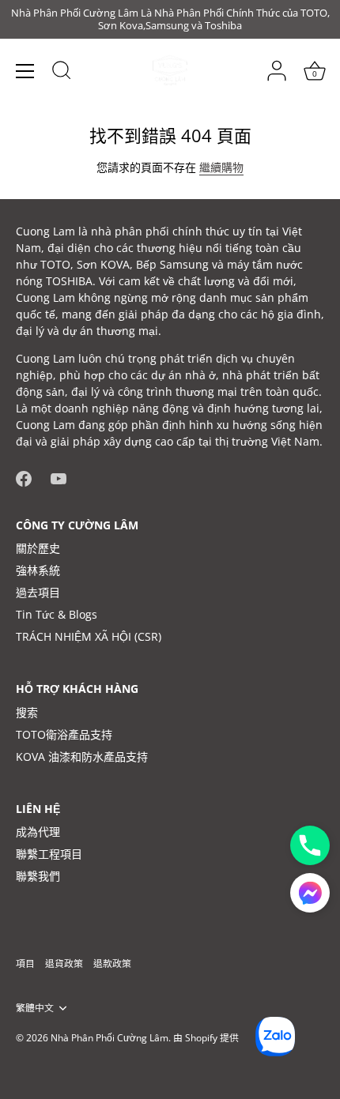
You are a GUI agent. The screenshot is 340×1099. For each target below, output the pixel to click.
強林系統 (38, 570)
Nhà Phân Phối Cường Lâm (109, 1037)
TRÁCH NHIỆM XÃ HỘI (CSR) (88, 636)
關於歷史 (38, 547)
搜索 (27, 712)
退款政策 (112, 963)
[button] (310, 893)
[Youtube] (58, 476)
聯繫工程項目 (49, 853)
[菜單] (25, 71)
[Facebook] (24, 476)
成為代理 (38, 831)
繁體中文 (35, 1008)
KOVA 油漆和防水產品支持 (82, 756)
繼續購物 (221, 167)
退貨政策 (64, 963)
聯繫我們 (38, 875)
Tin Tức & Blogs (56, 614)
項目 (25, 963)
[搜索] (61, 72)
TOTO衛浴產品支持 (64, 734)
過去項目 (38, 592)
